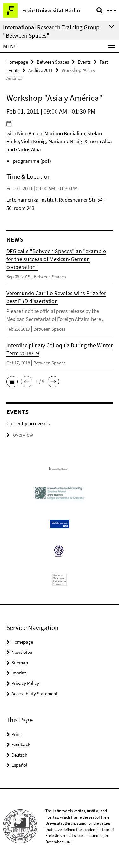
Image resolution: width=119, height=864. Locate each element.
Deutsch (19, 755)
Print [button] (16, 734)
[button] (12, 381)
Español (19, 765)
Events (84, 62)
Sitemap (19, 663)
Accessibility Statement (34, 693)
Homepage (17, 62)
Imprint (18, 673)
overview (23, 434)
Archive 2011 (40, 70)
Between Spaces (53, 62)
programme (26, 160)
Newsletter (22, 652)
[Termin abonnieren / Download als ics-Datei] (59, 123)
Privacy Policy (25, 683)
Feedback (20, 744)
